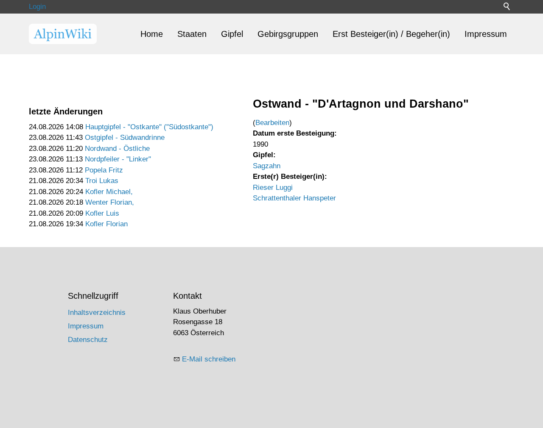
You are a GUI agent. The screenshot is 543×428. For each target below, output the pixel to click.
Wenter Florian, (109, 202)
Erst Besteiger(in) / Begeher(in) (391, 34)
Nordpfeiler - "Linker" (118, 159)
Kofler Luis (102, 213)
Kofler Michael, (109, 192)
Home (151, 34)
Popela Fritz (104, 170)
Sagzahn (266, 166)
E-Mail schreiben (208, 359)
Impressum (486, 34)
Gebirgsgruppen (288, 34)
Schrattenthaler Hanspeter (294, 198)
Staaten (192, 34)
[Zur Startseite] (63, 34)
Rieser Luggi (273, 187)
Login (37, 7)
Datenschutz (88, 340)
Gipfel (232, 34)
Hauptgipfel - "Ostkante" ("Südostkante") (149, 127)
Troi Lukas (101, 181)
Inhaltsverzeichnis (97, 312)
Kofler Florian (106, 224)
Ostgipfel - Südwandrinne (125, 137)
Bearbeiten (272, 123)
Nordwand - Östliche (117, 149)
